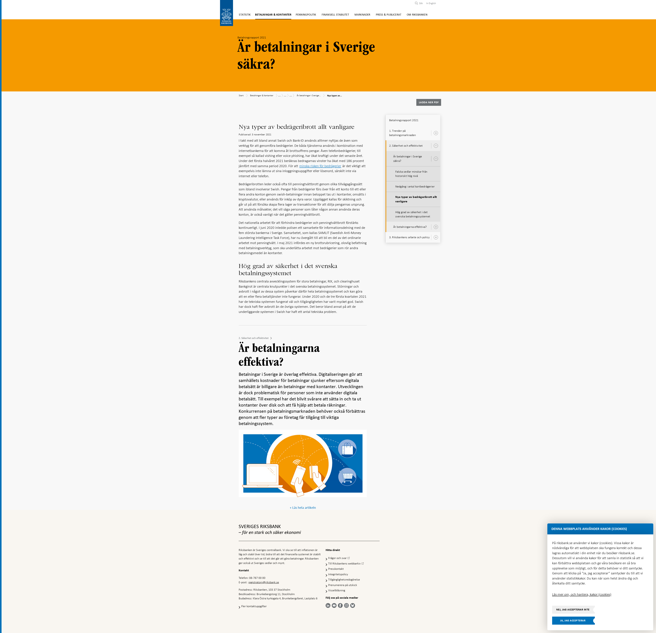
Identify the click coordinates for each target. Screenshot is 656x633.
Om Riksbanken (417, 14)
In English (431, 3)
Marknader (362, 14)
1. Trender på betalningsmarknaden (402, 133)
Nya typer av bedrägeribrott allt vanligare (416, 199)
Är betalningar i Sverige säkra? (407, 158)
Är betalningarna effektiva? (410, 227)
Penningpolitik (306, 14)
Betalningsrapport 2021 (403, 120)
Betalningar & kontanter (273, 14)
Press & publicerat (388, 14)
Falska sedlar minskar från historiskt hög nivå (411, 174)
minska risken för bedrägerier (320, 166)
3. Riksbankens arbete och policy (409, 237)
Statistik (245, 14)
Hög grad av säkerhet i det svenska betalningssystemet (412, 214)
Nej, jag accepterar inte (573, 609)
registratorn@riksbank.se (263, 582)
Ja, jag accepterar (572, 620)
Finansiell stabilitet (335, 14)
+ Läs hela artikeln (303, 507)
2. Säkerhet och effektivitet (254, 338)
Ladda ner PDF (429, 102)
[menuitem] (430, 3)
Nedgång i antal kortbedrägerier (415, 186)
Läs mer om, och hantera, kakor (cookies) (581, 594)
